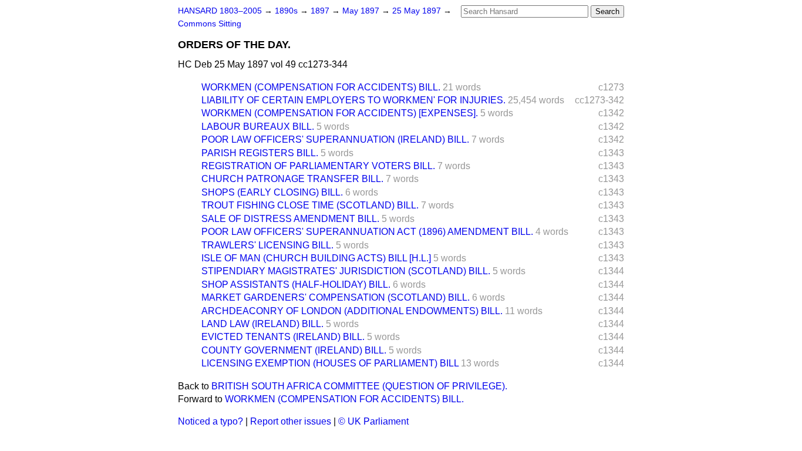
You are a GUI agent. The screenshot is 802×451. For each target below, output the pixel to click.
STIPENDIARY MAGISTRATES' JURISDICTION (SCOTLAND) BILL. (345, 271)
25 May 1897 (417, 10)
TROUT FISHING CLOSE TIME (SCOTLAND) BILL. (310, 205)
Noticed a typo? (210, 421)
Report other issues (290, 421)
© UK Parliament (373, 421)
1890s (287, 10)
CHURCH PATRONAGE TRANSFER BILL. (292, 179)
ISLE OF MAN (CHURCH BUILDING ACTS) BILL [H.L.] (316, 258)
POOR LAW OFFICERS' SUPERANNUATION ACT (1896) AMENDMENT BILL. (367, 232)
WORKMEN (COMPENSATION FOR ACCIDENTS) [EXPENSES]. (339, 113)
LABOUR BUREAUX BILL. (257, 127)
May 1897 (362, 10)
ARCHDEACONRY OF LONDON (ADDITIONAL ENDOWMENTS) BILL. (352, 311)
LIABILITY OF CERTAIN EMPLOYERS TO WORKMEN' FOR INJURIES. (353, 100)
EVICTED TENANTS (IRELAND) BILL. (283, 337)
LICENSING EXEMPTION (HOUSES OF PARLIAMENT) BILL (330, 363)
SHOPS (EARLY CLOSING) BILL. (272, 192)
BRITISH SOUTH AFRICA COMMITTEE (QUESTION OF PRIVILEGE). (359, 386)
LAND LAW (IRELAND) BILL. (262, 324)
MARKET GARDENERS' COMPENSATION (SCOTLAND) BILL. (335, 297)
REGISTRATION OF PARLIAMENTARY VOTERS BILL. (318, 166)
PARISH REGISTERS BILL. (259, 153)
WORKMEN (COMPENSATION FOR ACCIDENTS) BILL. (320, 87)
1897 (321, 10)
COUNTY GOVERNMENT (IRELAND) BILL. (293, 350)
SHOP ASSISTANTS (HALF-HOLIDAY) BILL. (295, 285)
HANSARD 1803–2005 (220, 10)
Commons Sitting (209, 23)
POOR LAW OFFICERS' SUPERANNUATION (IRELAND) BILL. (335, 139)
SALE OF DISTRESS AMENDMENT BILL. (290, 219)
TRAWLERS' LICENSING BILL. (267, 245)
